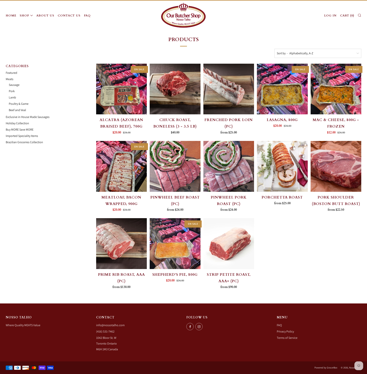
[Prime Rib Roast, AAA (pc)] (121, 243)
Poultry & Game (18, 104)
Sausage (14, 85)
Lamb (12, 97)
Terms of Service (287, 338)
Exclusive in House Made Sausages (28, 117)
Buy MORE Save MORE (19, 130)
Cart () (347, 15)
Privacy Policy (285, 331)
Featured (11, 73)
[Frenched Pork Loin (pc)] (228, 89)
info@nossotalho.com (110, 325)
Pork (12, 91)
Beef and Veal (17, 110)
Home (11, 15)
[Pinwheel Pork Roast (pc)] (228, 166)
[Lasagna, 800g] (282, 89)
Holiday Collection (17, 123)
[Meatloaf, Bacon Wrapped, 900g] (121, 166)
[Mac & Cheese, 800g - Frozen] (336, 89)
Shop (24, 15)
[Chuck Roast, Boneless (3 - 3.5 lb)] (175, 89)
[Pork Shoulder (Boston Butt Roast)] (336, 166)
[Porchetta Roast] (282, 166)
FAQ (87, 15)
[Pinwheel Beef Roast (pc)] (175, 166)
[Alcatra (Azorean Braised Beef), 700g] (121, 89)
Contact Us (69, 15)
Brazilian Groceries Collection (24, 142)
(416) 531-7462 (105, 331)
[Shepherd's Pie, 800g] (175, 243)
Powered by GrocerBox (325, 367)
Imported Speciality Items (22, 136)
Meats (9, 79)
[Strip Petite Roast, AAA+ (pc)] (228, 243)
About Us (45, 15)
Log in (330, 15)
